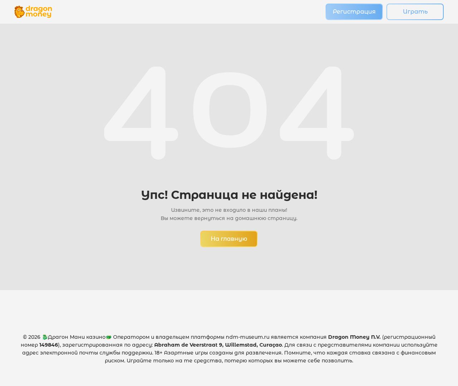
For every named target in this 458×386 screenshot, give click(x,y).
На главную (229, 238)
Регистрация (354, 11)
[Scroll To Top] (436, 364)
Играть (415, 11)
